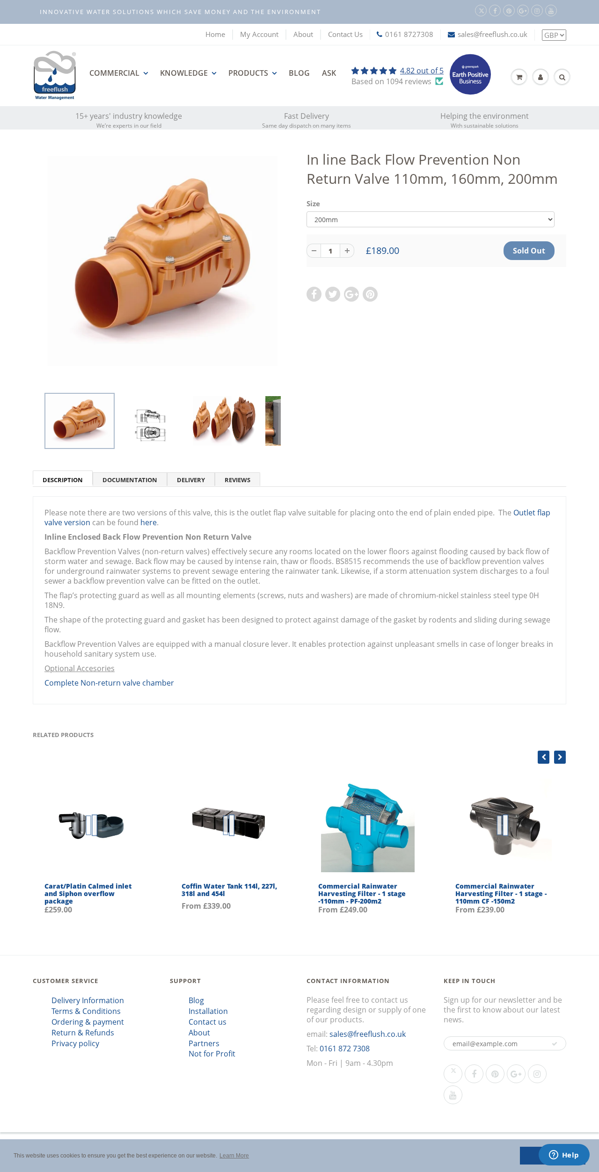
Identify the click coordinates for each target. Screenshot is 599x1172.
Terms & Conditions (86, 1011)
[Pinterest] (509, 10)
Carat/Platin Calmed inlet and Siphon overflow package (87, 893)
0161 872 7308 (345, 1048)
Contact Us (345, 34)
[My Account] (540, 77)
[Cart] (519, 77)
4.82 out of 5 (422, 70)
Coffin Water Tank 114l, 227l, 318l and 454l (229, 890)
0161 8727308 (409, 34)
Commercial (114, 73)
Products (248, 73)
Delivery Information (87, 1000)
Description (63, 480)
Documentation (129, 480)
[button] (554, 1043)
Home (215, 34)
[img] (397, 70)
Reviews (237, 480)
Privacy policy (75, 1043)
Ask (329, 73)
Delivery (191, 480)
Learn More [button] (234, 1155)
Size (313, 204)
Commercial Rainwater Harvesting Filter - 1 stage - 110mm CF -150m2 (501, 893)
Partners (204, 1043)
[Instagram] (537, 10)
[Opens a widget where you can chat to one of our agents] (564, 1155)
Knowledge (184, 73)
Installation (208, 1011)
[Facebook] (495, 10)
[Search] (562, 77)
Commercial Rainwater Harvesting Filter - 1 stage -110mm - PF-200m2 (362, 893)
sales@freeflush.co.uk (492, 34)
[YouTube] (551, 10)
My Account (259, 34)
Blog (299, 73)
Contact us (207, 1022)
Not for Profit (212, 1054)
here (148, 522)
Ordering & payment (87, 1022)
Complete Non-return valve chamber (109, 683)
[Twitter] (481, 10)
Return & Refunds (82, 1032)
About (303, 34)
